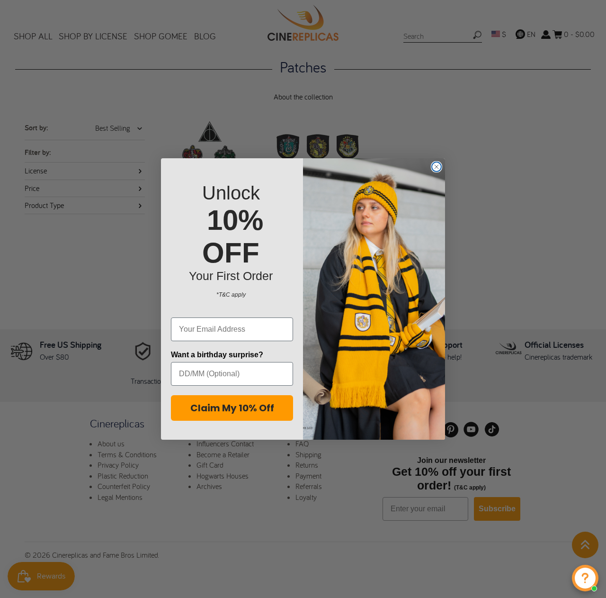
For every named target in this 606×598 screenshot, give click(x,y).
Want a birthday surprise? (217, 355)
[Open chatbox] (585, 578)
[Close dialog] (436, 167)
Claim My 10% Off (232, 408)
